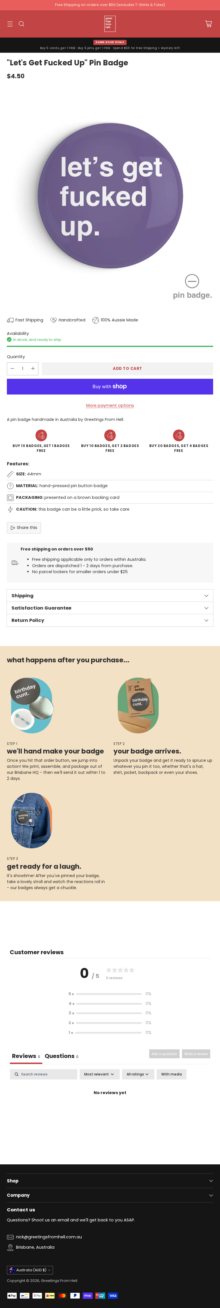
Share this (27, 527)
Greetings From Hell (59, 1280)
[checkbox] (171, 1074)
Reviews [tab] (26, 1056)
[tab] (61, 1056)
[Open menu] (10, 24)
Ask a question (164, 1053)
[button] (110, 994)
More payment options (110, 405)
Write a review (196, 1053)
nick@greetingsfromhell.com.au (49, 1237)
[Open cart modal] (208, 24)
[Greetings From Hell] (110, 23)
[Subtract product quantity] (12, 369)
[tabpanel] (110, 1112)
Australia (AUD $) (31, 1270)
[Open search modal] (21, 24)
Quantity (16, 357)
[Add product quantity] (33, 369)
